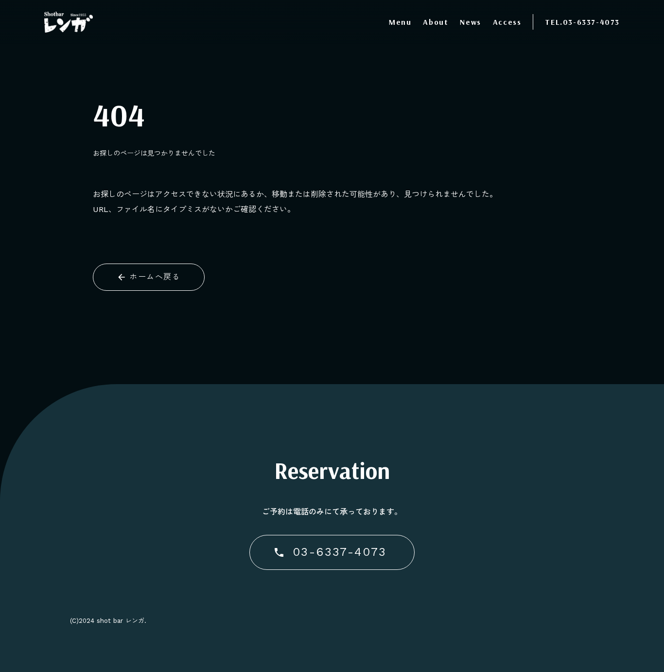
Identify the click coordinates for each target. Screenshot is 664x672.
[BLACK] (68, 22)
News (470, 22)
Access (507, 22)
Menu (400, 22)
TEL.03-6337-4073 (582, 22)
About (435, 22)
